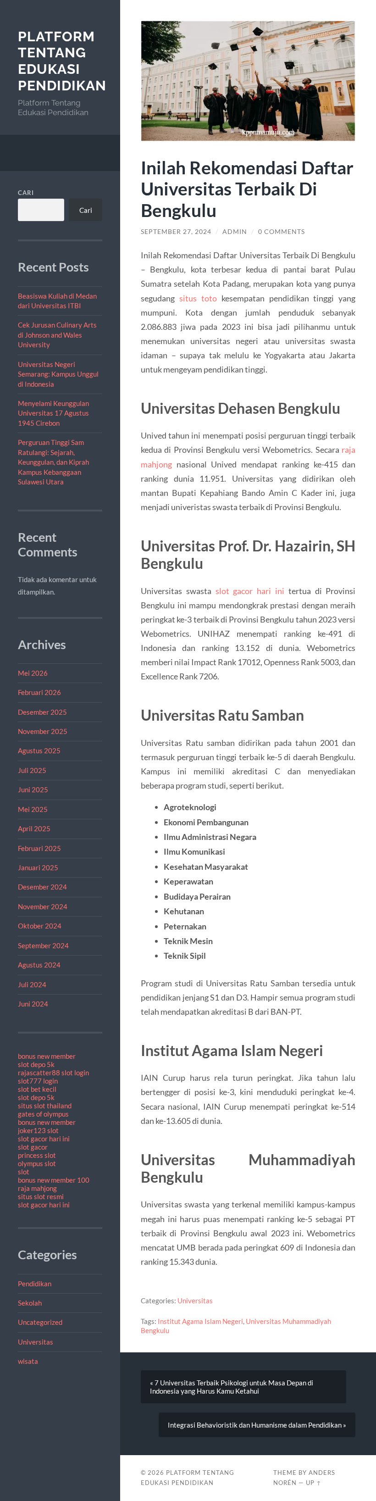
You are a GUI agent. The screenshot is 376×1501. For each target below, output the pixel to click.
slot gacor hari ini (44, 1138)
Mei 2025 (33, 809)
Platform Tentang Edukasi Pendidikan (62, 61)
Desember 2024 (42, 887)
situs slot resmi (41, 1196)
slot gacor (33, 1147)
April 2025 (34, 828)
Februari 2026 (39, 692)
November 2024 (42, 906)
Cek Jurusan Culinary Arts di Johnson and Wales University (57, 335)
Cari (26, 192)
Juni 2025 (33, 789)
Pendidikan (34, 1283)
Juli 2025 (32, 770)
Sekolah (30, 1303)
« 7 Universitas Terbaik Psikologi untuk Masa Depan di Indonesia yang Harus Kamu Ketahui (231, 1387)
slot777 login (38, 1081)
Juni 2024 (33, 1004)
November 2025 (42, 731)
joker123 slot (38, 1130)
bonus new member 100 (53, 1180)
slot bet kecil (37, 1089)
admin (234, 231)
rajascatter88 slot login (53, 1072)
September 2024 (43, 945)
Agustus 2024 (39, 965)
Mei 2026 (33, 673)
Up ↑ (313, 1482)
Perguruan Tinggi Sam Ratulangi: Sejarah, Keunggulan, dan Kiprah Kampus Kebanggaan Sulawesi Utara (53, 462)
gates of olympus (43, 1114)
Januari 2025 (38, 867)
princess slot (37, 1155)
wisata (28, 1361)
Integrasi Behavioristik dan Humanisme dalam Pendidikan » (257, 1425)
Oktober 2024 (39, 926)
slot (23, 1171)
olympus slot (37, 1163)
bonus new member (47, 1056)
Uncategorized (40, 1322)
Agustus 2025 (39, 750)
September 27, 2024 (176, 231)
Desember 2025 (42, 712)
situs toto (198, 298)
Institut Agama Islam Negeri (200, 1321)
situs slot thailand (45, 1105)
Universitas (35, 1342)
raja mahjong (37, 1188)
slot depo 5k (36, 1064)
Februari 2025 (39, 848)
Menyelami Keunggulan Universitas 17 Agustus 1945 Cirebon (53, 413)
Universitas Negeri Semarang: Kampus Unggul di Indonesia (58, 374)
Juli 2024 (32, 984)
